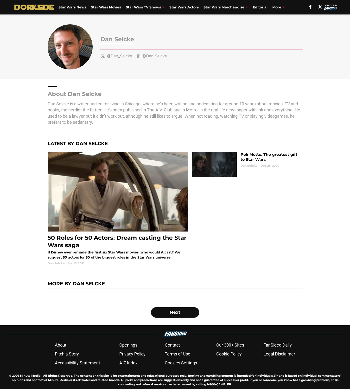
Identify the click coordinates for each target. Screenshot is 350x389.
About (60, 345)
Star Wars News (72, 7)
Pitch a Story (67, 353)
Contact (172, 345)
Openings (128, 345)
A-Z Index (128, 362)
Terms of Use (177, 353)
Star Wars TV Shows (143, 7)
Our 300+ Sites (230, 345)
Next (175, 312)
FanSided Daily (277, 345)
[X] (320, 7)
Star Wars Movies (106, 7)
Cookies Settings (181, 362)
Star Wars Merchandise (224, 7)
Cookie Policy (229, 353)
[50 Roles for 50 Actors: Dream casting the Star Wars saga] (118, 209)
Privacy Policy (132, 353)
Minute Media (30, 375)
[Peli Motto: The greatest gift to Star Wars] (247, 164)
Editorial (260, 7)
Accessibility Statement (77, 362)
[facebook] (310, 7)
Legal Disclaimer (279, 353)
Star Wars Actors (184, 7)
